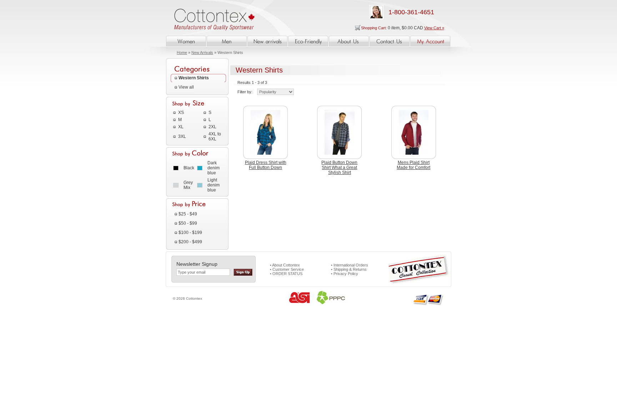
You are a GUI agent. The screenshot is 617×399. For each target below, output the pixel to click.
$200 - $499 (190, 241)
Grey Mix (188, 185)
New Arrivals (202, 52)
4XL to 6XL (215, 136)
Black (189, 167)
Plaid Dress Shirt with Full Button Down (265, 165)
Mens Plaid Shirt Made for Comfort (413, 165)
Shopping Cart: (374, 28)
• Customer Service (287, 269)
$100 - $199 (190, 232)
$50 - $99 (188, 223)
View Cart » (434, 28)
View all (186, 87)
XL (181, 126)
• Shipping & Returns (349, 269)
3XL (182, 136)
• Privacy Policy (344, 273)
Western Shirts (194, 77)
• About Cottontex (285, 265)
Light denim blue (213, 185)
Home (182, 52)
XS (181, 112)
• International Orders (349, 265)
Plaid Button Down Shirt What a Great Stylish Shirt (339, 167)
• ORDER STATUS (286, 273)
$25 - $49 (188, 213)
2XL (212, 126)
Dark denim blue (213, 167)
